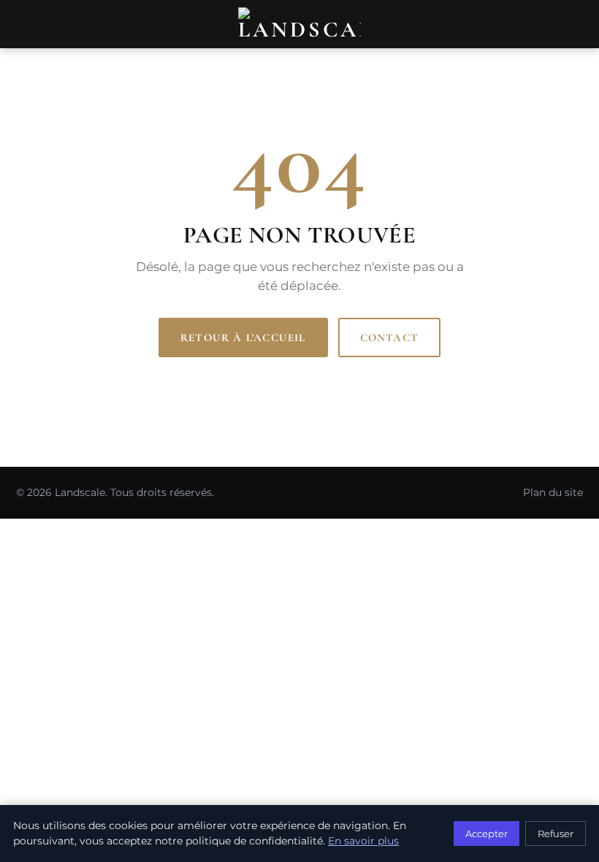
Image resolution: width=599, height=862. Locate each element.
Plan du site (553, 492)
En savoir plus (363, 840)
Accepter (486, 833)
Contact (389, 337)
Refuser (555, 833)
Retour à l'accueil (243, 337)
